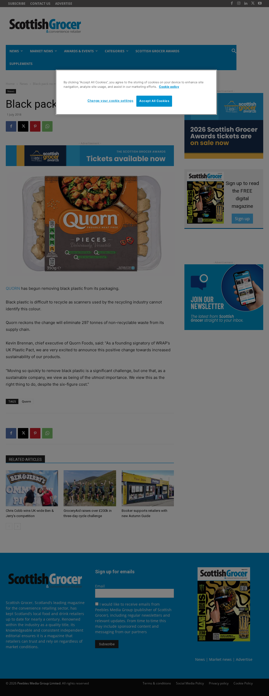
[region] (136, 92)
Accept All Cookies (154, 101)
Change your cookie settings (110, 100)
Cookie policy (169, 87)
